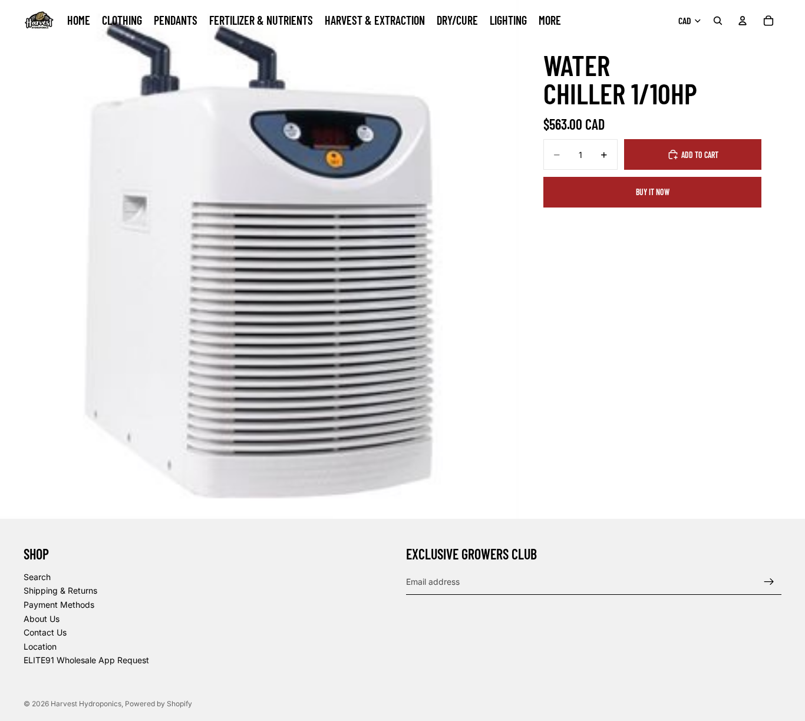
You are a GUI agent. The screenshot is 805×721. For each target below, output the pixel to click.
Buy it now (652, 192)
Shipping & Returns (60, 591)
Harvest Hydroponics (86, 703)
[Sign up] (769, 581)
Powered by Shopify (158, 703)
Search (37, 577)
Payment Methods (59, 605)
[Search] (718, 21)
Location (40, 646)
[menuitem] (550, 20)
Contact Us (45, 632)
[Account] (742, 21)
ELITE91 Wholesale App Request (86, 661)
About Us (42, 619)
